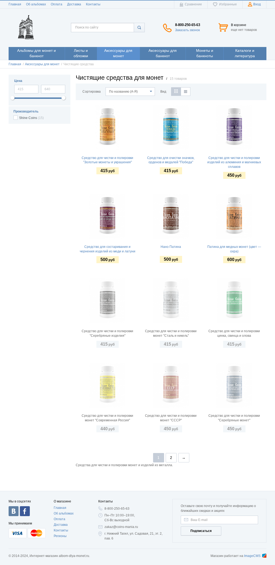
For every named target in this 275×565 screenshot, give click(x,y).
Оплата (56, 4)
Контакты (93, 4)
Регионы (60, 536)
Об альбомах (36, 4)
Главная (15, 4)
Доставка (74, 4)
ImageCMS (252, 556)
